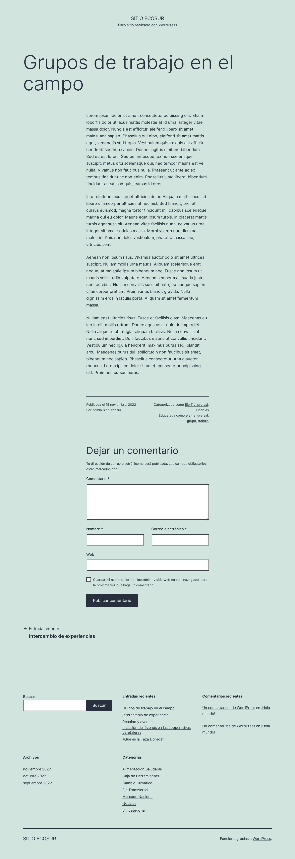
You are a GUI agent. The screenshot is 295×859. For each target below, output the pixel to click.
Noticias (202, 410)
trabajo (203, 421)
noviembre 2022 (37, 769)
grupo (191, 421)
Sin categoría (133, 810)
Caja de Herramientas (140, 776)
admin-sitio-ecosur (107, 410)
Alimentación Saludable (142, 769)
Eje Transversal (196, 404)
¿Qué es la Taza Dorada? (143, 739)
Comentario (97, 479)
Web (90, 554)
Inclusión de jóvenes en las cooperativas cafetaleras (156, 729)
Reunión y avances (138, 722)
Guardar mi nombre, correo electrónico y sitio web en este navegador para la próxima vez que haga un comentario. (150, 582)
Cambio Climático (137, 783)
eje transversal (197, 415)
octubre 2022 (34, 776)
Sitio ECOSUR (147, 18)
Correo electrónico (169, 529)
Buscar (29, 697)
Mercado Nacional (137, 797)
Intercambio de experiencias (146, 715)
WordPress (262, 839)
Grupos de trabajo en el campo (148, 708)
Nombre (94, 529)
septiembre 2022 (37, 783)
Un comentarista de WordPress (228, 708)
